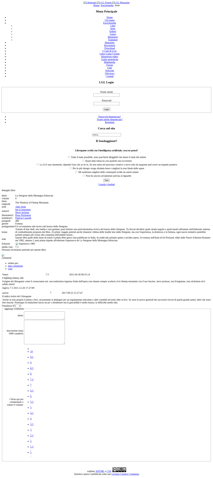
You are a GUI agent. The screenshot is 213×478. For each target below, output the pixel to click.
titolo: (20, 315)
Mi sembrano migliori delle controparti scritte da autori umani (108, 172)
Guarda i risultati (106, 184)
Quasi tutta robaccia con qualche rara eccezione (108, 161)
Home (96, 5)
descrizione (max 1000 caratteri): (15, 332)
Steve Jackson (22, 212)
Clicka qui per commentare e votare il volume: (15, 402)
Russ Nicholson (23, 215)
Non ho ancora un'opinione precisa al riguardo (108, 175)
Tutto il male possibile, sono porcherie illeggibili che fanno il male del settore (108, 157)
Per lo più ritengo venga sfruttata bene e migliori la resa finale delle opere (108, 168)
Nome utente (106, 92)
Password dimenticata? (109, 116)
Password (106, 100)
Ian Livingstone (23, 209)
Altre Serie (20, 206)
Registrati (109, 122)
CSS (109, 471)
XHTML (99, 471)
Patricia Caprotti (23, 218)
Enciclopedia (107, 5)
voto (10, 268)
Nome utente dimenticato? (110, 119)
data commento (15, 266)
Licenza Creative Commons (125, 474)
